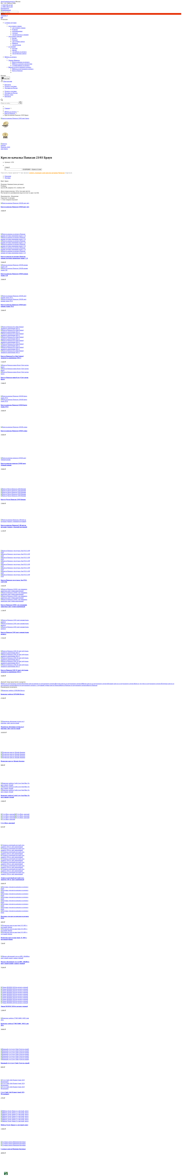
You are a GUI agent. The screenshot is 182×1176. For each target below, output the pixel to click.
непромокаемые (17, 31)
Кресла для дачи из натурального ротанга (147, 683)
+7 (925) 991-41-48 (7, 5)
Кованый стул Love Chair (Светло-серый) (15, 1063)
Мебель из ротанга (11, 57)
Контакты (8, 84)
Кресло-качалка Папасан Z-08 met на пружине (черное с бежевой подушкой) (14, 526)
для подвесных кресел (19, 53)
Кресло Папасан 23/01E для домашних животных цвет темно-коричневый (14, 605)
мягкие (14, 50)
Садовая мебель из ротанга (20, 65)
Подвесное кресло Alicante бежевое (12, 761)
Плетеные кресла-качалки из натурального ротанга (38, 683)
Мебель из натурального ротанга (22, 69)
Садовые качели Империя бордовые (13, 1149)
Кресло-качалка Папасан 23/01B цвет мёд (15, 207)
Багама (14, 38)
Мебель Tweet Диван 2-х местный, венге (14, 1125)
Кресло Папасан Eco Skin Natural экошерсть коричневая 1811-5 (12, 357)
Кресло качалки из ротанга (20, 62)
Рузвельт (15, 29)
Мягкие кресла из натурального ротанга (95, 683)
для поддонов (16, 45)
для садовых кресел (18, 41)
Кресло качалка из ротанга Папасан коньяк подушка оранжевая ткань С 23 (14, 257)
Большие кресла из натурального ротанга (121, 683)
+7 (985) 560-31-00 (7, 7)
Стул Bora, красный (8, 823)
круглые (14, 48)
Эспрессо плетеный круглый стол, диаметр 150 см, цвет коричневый (12, 878)
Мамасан (15, 43)
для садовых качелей (15, 36)
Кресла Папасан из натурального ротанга (73, 685)
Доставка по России (11, 88)
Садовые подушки (10, 22)
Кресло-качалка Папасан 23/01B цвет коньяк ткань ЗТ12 (13, 305)
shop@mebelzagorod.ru (8, 1)
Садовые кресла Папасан (52, 685)
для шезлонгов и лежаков (20, 34)
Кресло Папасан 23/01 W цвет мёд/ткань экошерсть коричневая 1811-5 (14, 671)
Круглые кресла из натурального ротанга (68, 683)
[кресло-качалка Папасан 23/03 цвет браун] (5, 127)
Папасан (15, 40)
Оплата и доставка (11, 86)
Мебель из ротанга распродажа (22, 64)
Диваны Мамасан (14, 60)
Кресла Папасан (17, 70)
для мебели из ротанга (19, 52)
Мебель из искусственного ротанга (19, 67)
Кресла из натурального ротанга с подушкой (29, 685)
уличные (15, 33)
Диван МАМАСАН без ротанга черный (14, 1006)
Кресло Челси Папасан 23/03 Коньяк (13, 499)
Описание (8, 176)
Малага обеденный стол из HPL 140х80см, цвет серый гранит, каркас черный (15, 962)
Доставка (8, 178)
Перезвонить (5, 8)
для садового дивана (15, 26)
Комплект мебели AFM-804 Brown (12, 694)
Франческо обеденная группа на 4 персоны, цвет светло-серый (12, 727)
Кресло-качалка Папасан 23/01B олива (14, 431)
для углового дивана (18, 28)
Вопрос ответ (9, 94)
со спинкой (12, 46)
